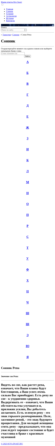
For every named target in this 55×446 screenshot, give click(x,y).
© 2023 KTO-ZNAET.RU (12, 444)
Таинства (7, 35)
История (10, 18)
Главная (9, 9)
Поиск (4, 27)
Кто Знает (11, 2)
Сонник (9, 11)
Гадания (9, 14)
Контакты (10, 21)
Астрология (11, 16)
